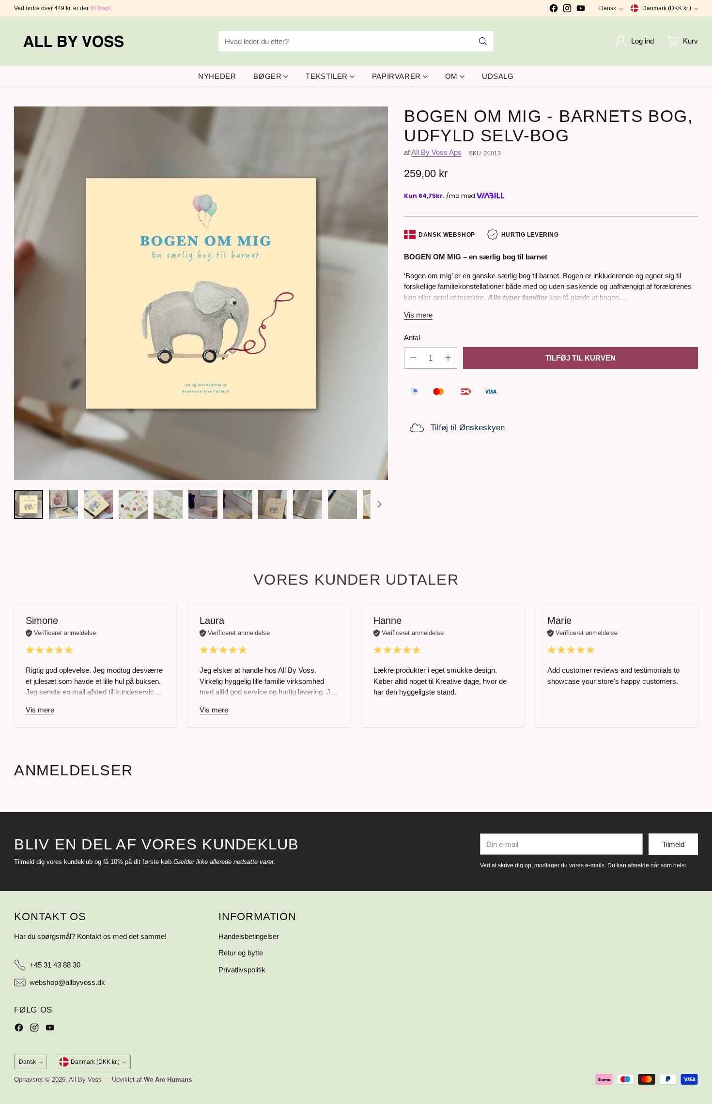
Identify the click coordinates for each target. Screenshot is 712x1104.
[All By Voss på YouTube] (581, 9)
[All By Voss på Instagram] (567, 9)
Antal (412, 337)
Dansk (607, 8)
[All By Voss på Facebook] (553, 9)
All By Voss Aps (436, 153)
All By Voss (85, 1079)
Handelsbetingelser (248, 936)
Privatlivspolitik (241, 970)
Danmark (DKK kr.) (666, 8)
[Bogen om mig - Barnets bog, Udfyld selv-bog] (201, 293)
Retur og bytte (240, 953)
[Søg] (483, 41)
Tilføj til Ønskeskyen (468, 427)
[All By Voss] (74, 41)
